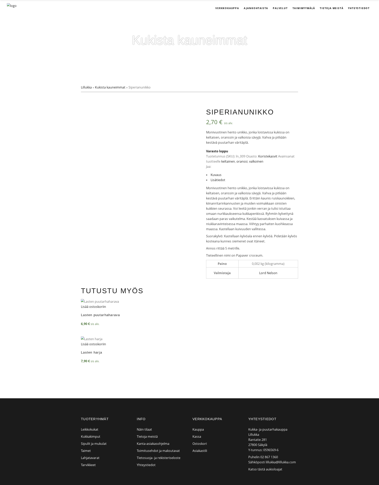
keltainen (228, 161)
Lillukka (86, 87)
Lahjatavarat (90, 458)
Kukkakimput (90, 436)
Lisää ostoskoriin (93, 306)
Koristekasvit (267, 156)
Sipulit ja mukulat (94, 443)
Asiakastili (199, 451)
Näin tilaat (144, 429)
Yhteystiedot (146, 465)
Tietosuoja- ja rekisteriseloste (158, 458)
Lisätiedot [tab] (218, 180)
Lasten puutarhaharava (100, 315)
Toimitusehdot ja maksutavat (158, 451)
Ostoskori (199, 443)
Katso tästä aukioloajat (265, 469)
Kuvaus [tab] (216, 175)
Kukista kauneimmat (110, 87)
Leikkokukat (89, 429)
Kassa (196, 436)
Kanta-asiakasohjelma (153, 443)
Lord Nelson (268, 273)
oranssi (242, 161)
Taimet (86, 451)
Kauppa (198, 429)
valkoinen (256, 161)
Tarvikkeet (88, 465)
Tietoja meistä (147, 436)
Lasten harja (91, 352)
